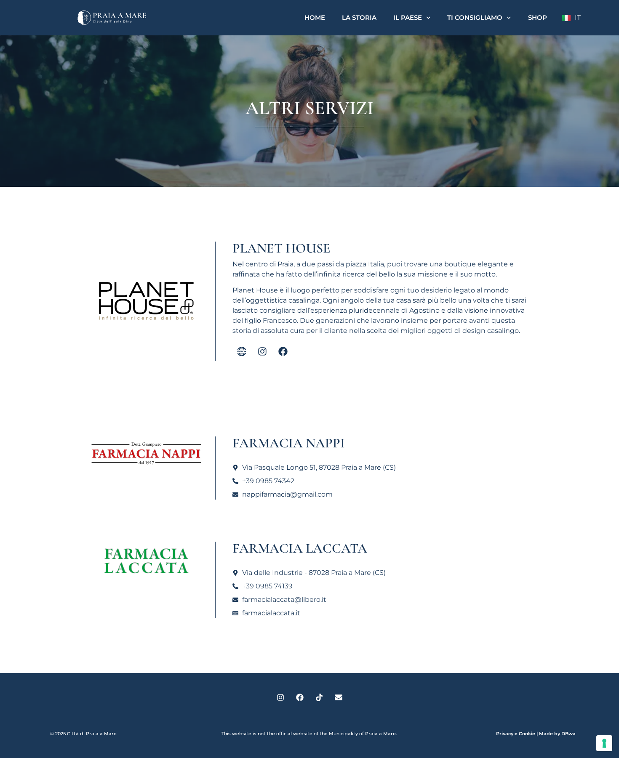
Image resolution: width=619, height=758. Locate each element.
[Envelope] (338, 697)
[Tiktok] (319, 697)
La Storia (359, 17)
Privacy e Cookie (515, 734)
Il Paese (407, 17)
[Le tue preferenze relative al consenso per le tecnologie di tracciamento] (604, 743)
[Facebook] (283, 351)
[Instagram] (262, 351)
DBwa (568, 734)
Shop (537, 17)
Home (314, 17)
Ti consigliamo (474, 17)
